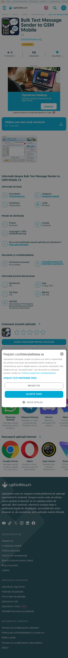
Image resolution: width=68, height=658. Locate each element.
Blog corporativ (10, 565)
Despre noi (7, 540)
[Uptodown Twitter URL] (16, 523)
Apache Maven (55, 2)
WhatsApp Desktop (11, 418)
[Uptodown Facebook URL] (33, 523)
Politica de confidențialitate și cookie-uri (23, 632)
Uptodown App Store (13, 586)
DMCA (5, 647)
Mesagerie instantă (50, 196)
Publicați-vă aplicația (12, 591)
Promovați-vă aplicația (13, 596)
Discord (48, 417)
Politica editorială (11, 550)
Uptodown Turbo (14, 606)
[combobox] (62, 354)
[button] (34, 378)
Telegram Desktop (29, 417)
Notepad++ (44, 2)
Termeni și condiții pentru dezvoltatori (22, 642)
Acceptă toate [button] (34, 394)
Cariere (5, 570)
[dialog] (34, 378)
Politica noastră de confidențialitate (39, 373)
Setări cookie (9, 637)
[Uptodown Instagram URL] (22, 523)
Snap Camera (49, 461)
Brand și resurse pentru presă (17, 560)
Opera (8, 2)
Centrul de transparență (14, 555)
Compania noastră (11, 545)
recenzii (9, 56)
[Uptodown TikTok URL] (10, 523)
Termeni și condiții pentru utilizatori (20, 627)
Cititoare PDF (33, 2)
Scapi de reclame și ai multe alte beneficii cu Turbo (32, 112)
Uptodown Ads (10, 601)
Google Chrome (10, 461)
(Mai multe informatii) (18, 244)
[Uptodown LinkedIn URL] (27, 523)
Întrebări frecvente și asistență (18, 611)
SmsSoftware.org (31, 39)
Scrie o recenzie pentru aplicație (34, 342)
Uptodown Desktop (20, 2)
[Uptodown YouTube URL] (4, 523)
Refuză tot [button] (34, 385)
